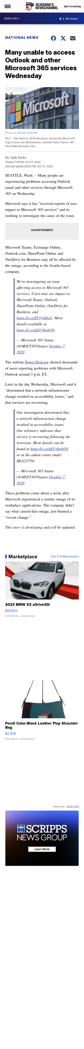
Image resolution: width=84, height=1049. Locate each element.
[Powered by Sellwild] (72, 806)
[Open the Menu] (7, 6)
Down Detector (37, 362)
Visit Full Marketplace (65, 556)
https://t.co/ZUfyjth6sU (34, 317)
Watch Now (71, 6)
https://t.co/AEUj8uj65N (35, 329)
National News (22, 37)
